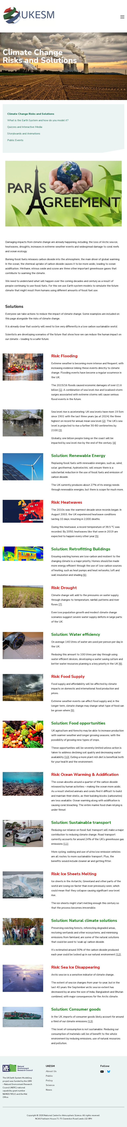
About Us (51, 1071)
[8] (120, 664)
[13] (90, 1021)
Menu (120, 16)
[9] (72, 710)
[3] (60, 430)
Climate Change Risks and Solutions (30, 114)
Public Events (15, 140)
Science (50, 1085)
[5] (96, 536)
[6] (84, 575)
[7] (60, 604)
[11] (65, 844)
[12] (118, 954)
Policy (49, 1080)
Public (49, 1075)
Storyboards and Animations (23, 133)
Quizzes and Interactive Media (24, 127)
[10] (66, 757)
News (49, 1089)
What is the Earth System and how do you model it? (37, 120)
